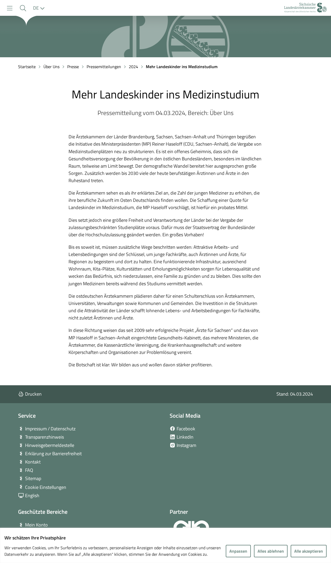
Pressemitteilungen (104, 66)
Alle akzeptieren (308, 551)
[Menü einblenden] (9, 8)
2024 (133, 66)
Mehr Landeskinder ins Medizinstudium (181, 66)
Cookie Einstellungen (45, 487)
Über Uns (51, 66)
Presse (73, 66)
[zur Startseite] (305, 8)
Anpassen (238, 551)
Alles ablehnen (271, 551)
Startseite (27, 66)
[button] (22, 8)
